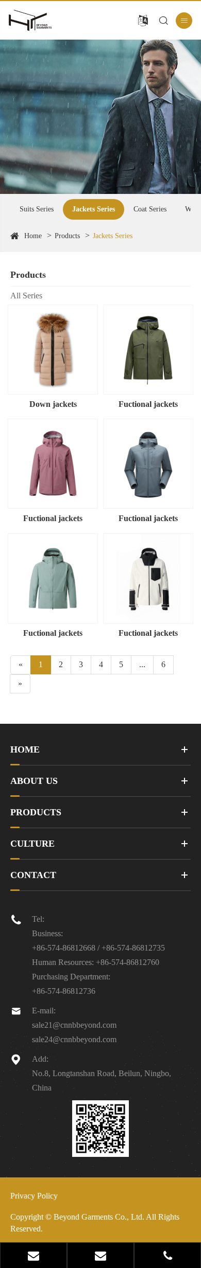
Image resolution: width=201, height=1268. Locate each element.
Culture (32, 843)
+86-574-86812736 (63, 991)
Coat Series (149, 209)
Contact (33, 875)
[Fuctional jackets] (148, 350)
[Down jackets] (53, 350)
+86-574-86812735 (133, 947)
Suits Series (37, 209)
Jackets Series (93, 209)
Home (33, 236)
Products (67, 236)
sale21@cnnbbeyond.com (74, 1025)
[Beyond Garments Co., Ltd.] (47, 20)
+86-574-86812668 (63, 947)
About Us (34, 781)
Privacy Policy (34, 1195)
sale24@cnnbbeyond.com (74, 1039)
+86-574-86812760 (127, 962)
